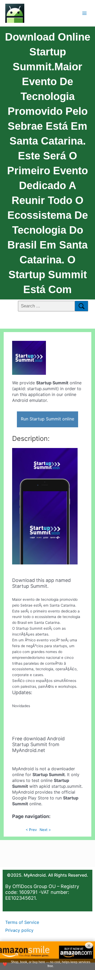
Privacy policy (19, 930)
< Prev (31, 830)
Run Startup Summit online (47, 418)
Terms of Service (22, 922)
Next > (45, 830)
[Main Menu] (84, 13)
